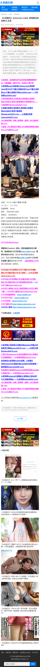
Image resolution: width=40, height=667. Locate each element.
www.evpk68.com (21, 298)
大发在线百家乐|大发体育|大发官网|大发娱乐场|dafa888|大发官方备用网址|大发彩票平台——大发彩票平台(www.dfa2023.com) (19, 102)
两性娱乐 (15, 10)
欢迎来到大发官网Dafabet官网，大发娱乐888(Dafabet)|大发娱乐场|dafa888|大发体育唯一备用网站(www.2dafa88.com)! (19, 364)
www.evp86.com (27, 251)
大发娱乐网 (6, 2)
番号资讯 (25, 7)
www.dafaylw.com (25, 398)
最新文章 (15, 652)
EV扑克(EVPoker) (11, 242)
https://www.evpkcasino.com (23, 304)
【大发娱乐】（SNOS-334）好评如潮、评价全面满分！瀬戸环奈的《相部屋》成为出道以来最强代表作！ (19, 611)
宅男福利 (15, 7)
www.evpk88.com (24, 295)
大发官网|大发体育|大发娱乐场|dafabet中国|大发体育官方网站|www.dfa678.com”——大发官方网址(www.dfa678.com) (19, 348)
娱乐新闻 (35, 7)
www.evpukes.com (19, 301)
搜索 (32, 664)
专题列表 (8, 652)
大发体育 (16, 313)
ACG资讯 (5, 10)
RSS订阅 (35, 652)
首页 (3, 7)
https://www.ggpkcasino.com (24, 307)
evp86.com (23, 258)
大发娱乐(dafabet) (26, 10)
